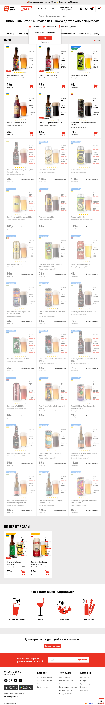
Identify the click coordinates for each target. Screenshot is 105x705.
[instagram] (10, 680)
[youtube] (15, 680)
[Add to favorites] (31, 86)
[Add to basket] (23, 573)
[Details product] (20, 59)
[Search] (86, 9)
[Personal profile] (81, 9)
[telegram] (20, 680)
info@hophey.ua (11, 696)
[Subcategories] (101, 692)
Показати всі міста (52, 646)
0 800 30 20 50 (66, 8)
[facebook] (5, 680)
